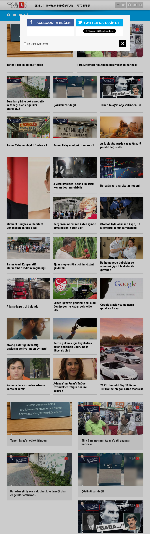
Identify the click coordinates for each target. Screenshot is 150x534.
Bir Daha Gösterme (37, 44)
